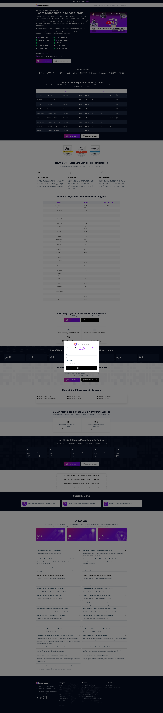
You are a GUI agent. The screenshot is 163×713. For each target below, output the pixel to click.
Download (83, 368)
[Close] (97, 343)
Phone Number (69, 360)
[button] (67, 363)
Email (67, 354)
